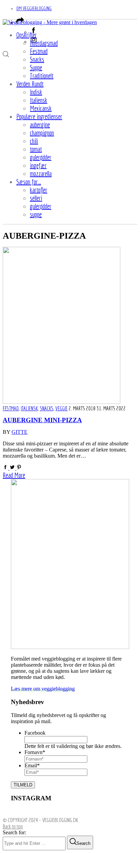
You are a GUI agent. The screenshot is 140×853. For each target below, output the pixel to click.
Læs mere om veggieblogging (43, 689)
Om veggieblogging (34, 8)
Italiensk (29, 408)
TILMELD (23, 784)
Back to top (13, 826)
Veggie (61, 408)
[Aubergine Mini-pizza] (61, 402)
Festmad (11, 408)
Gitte (20, 432)
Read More (14, 475)
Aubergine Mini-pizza (42, 420)
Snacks (46, 408)
